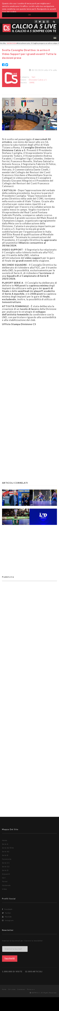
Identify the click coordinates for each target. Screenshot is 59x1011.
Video (4, 889)
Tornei (5, 881)
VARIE (32, 82)
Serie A (5, 844)
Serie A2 (5, 851)
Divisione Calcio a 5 (38, 80)
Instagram (9, 920)
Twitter (7, 913)
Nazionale (6, 885)
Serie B (5, 855)
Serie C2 (5, 867)
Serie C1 (5, 863)
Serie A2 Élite (8, 848)
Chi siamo (12, 989)
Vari (33, 77)
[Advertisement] (29, 365)
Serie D (5, 870)
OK (29, 15)
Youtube (8, 917)
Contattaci (21, 989)
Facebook (8, 909)
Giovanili (6, 874)
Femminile (7, 859)
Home (4, 840)
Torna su (30, 989)
